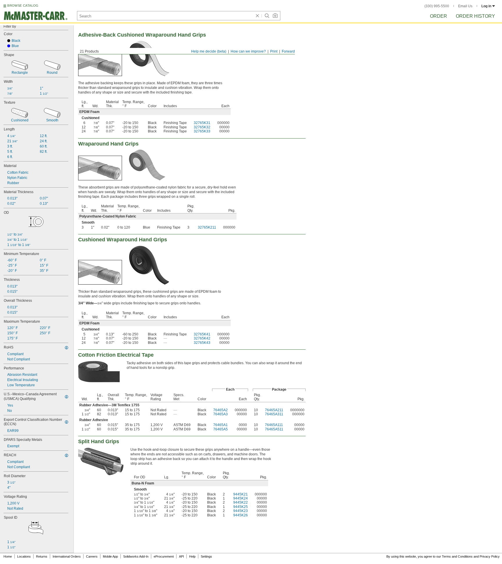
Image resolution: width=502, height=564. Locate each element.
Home (7, 556)
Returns (41, 556)
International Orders (67, 556)
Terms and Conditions (457, 556)
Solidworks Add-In (135, 556)
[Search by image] (275, 16)
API (181, 556)
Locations (24, 556)
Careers (92, 556)
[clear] (257, 15)
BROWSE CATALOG (22, 5)
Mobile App (110, 556)
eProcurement (164, 556)
